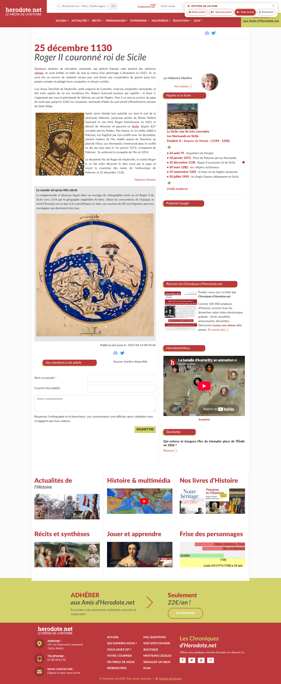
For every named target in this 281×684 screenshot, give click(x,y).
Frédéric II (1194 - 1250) (198, 140)
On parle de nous (121, 662)
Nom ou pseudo (45, 377)
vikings (38, 73)
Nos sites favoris (156, 643)
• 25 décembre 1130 (181, 162)
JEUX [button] (197, 20)
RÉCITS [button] (96, 20)
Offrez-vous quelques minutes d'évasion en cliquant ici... (212, 652)
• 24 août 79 (175, 153)
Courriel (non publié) (47, 388)
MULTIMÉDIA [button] (160, 20)
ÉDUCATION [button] (181, 20)
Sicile (135, 126)
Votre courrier (119, 655)
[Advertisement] (204, 242)
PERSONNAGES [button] (115, 20)
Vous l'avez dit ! (119, 649)
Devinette (173, 432)
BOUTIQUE (150, 649)
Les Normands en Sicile (183, 136)
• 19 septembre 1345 (181, 171)
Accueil (113, 637)
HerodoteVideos (178, 348)
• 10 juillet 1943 (178, 176)
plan (147, 668)
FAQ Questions (154, 637)
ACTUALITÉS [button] (79, 20)
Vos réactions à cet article (63, 362)
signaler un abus (156, 662)
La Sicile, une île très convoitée (188, 131)
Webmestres (117, 668)
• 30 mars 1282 (177, 167)
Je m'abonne (185, 613)
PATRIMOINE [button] (138, 20)
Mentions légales (157, 655)
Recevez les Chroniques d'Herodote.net (194, 284)
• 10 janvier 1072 (179, 157)
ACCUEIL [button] (61, 20)
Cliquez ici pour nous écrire (63, 672)
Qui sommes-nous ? (122, 643)
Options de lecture (170, 678)
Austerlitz (204, 419)
